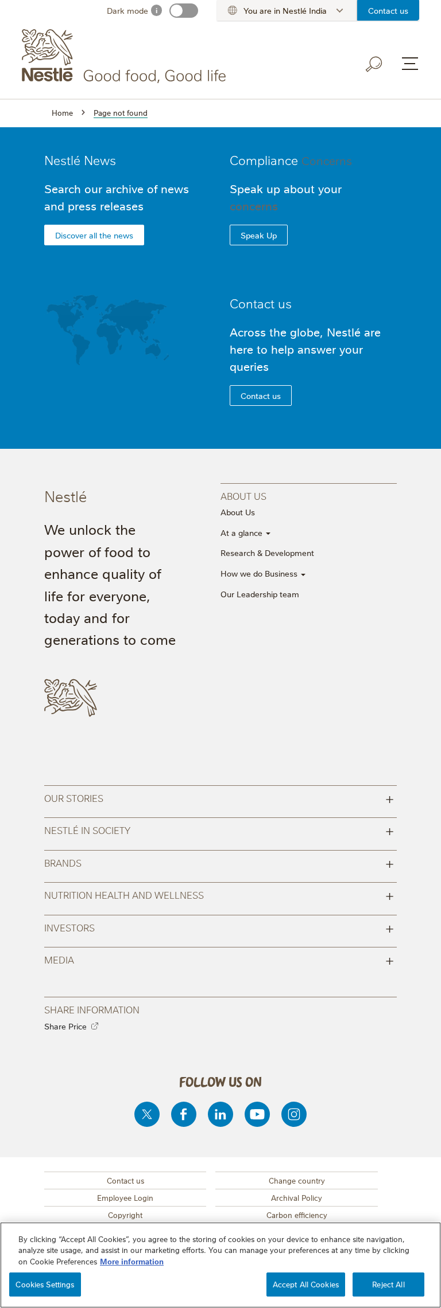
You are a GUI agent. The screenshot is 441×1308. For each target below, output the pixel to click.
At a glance (242, 532)
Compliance (291, 159)
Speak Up (259, 235)
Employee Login (125, 1197)
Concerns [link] (326, 160)
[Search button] (374, 64)
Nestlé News (80, 159)
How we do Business (260, 573)
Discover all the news (94, 235)
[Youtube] (257, 1114)
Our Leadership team (259, 594)
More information (132, 1261)
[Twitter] (147, 1114)
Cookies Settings (45, 1284)
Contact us (388, 10)
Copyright (125, 1214)
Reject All (388, 1284)
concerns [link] (254, 205)
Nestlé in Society (219, 830)
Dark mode (127, 10)
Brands (219, 862)
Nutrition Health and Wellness (219, 894)
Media (219, 959)
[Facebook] (183, 1114)
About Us (237, 512)
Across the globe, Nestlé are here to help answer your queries (305, 349)
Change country (297, 1180)
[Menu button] (410, 63)
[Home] (126, 56)
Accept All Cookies (306, 1284)
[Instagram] (294, 1114)
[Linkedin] (220, 1114)
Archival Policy (296, 1197)
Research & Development (267, 552)
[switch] (183, 10)
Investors (219, 927)
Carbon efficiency (296, 1214)
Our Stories (219, 797)
